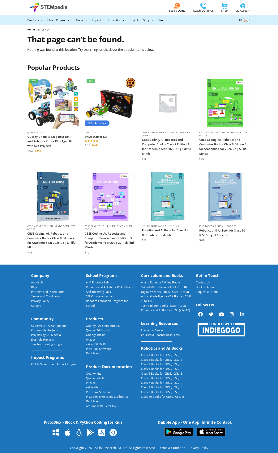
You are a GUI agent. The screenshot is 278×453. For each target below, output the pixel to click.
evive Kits (90, 132)
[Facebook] (200, 314)
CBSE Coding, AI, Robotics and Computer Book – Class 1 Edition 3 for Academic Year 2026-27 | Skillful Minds (109, 240)
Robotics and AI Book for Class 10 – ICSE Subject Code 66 (223, 233)
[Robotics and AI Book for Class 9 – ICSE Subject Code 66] (168, 196)
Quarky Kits (34, 132)
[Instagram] (232, 314)
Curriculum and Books (162, 275)
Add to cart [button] (53, 166)
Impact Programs (47, 357)
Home (31, 29)
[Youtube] (221, 314)
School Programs (102, 275)
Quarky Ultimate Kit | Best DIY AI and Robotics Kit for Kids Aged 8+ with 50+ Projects (50, 141)
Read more (53, 260)
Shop (224, 10)
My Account (242, 10)
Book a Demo (177, 10)
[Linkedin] (242, 314)
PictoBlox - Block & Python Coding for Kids (83, 422)
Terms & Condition (171, 448)
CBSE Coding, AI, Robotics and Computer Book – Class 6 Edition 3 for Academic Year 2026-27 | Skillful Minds (223, 146)
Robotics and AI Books (162, 348)
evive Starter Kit (96, 136)
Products (94, 318)
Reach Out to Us (203, 10)
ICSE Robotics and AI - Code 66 (160, 225)
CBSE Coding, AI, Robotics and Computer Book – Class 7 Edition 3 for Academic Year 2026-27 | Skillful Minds (166, 146)
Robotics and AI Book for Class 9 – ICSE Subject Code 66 (165, 232)
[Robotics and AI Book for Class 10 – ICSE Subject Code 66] (225, 196)
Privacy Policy (198, 448)
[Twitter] (211, 314)
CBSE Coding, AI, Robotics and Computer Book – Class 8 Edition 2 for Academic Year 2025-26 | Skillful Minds (51, 240)
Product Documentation (109, 366)
